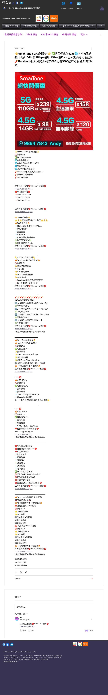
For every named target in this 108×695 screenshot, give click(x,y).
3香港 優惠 (31, 34)
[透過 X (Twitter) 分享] (21, 572)
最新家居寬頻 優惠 (21, 559)
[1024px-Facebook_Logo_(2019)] (7, 644)
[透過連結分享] (26, 572)
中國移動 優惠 (69, 34)
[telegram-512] (11, 644)
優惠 (26, 18)
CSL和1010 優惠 (49, 34)
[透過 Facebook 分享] (16, 572)
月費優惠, (18, 18)
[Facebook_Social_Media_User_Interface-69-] (4, 8)
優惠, (14, 18)
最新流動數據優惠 (21, 565)
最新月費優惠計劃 (13, 34)
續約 (22, 18)
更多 (82, 34)
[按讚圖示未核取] (21, 630)
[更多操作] (91, 48)
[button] (102, 8)
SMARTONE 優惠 (20, 562)
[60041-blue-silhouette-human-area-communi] (3, 644)
